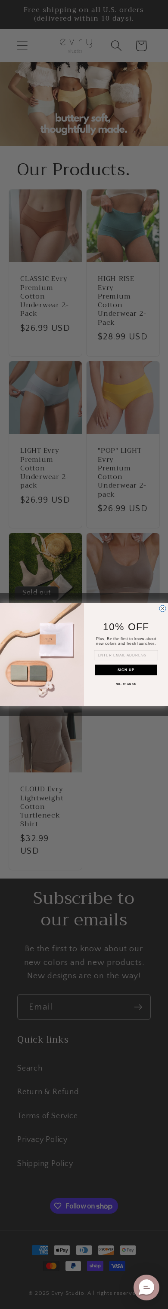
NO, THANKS (126, 683)
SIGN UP (126, 670)
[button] (146, 1287)
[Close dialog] (162, 608)
